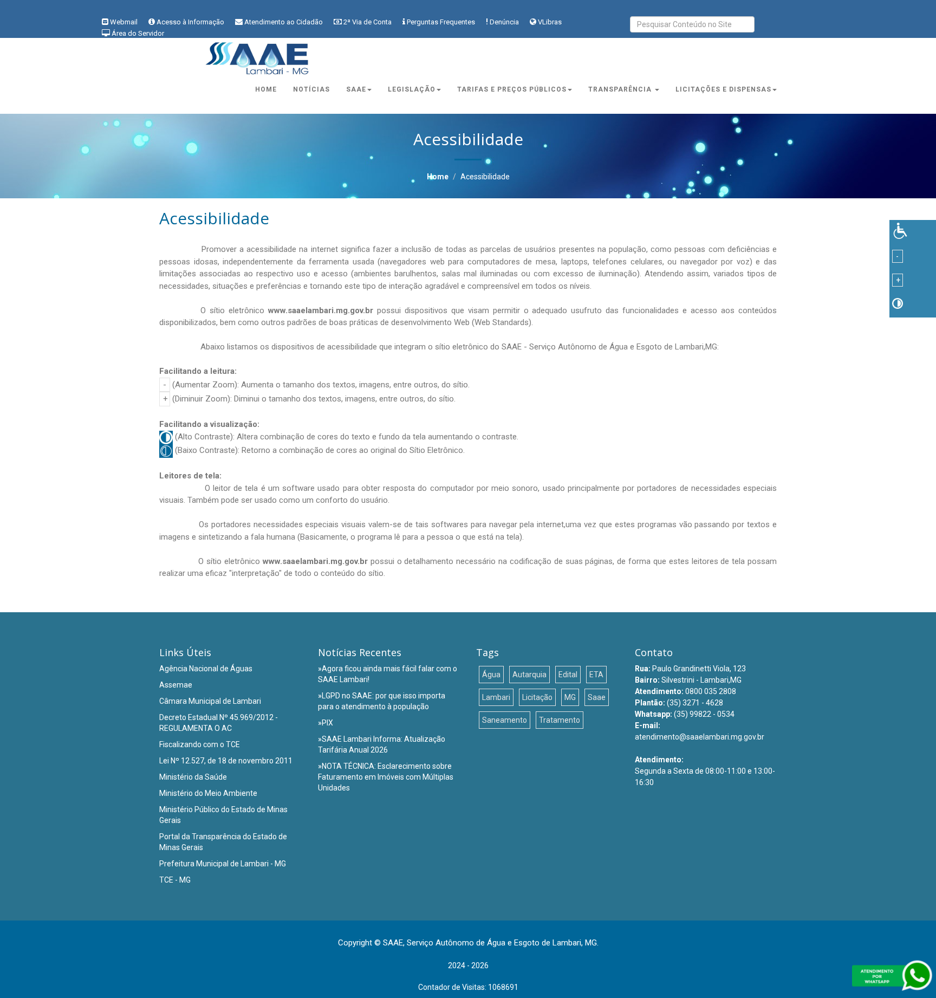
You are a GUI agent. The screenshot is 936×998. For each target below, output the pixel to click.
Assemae (175, 685)
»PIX (325, 722)
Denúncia (504, 22)
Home (266, 89)
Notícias (311, 89)
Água (491, 674)
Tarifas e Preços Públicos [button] (512, 89)
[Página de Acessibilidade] (900, 229)
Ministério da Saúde (193, 777)
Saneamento (504, 720)
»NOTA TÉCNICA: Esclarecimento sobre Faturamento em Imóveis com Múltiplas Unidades (385, 777)
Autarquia (529, 674)
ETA (596, 674)
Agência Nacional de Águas (205, 668)
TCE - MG (175, 880)
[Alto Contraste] (897, 303)
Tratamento (559, 720)
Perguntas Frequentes (441, 22)
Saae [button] (356, 89)
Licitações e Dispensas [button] (723, 89)
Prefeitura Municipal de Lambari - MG (222, 863)
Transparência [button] (621, 89)
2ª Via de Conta (367, 22)
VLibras (550, 22)
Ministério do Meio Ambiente (208, 793)
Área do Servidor (138, 33)
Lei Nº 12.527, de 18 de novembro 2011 (225, 760)
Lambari (496, 697)
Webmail (124, 22)
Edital (567, 674)
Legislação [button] (411, 89)
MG (570, 697)
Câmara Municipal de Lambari (210, 701)
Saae (597, 697)
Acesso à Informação (190, 22)
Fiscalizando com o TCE (199, 744)
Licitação (537, 697)
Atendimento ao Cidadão (283, 22)
